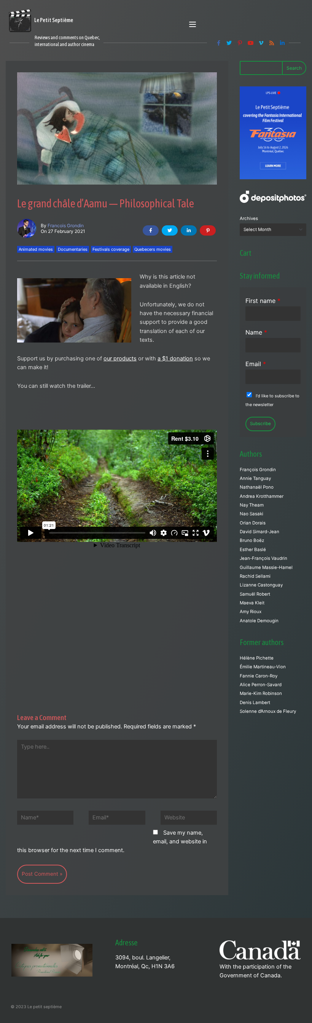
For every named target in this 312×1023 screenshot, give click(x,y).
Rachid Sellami (255, 576)
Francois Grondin (66, 225)
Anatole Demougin (259, 620)
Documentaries (73, 249)
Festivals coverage (110, 249)
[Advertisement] (117, 618)
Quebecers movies (152, 249)
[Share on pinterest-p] (208, 230)
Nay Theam (252, 505)
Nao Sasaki (251, 513)
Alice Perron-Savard (261, 684)
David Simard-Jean (259, 531)
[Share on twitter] (170, 230)
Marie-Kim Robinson (261, 693)
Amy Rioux (250, 611)
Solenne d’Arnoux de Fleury (268, 711)
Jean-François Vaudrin (263, 558)
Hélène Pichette (257, 658)
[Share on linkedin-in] (189, 230)
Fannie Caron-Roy (258, 676)
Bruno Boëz (252, 540)
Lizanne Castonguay (261, 585)
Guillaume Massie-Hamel (266, 567)
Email (255, 364)
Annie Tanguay (255, 478)
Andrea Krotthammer (261, 496)
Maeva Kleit (252, 603)
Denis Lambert (255, 702)
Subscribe (260, 423)
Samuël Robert (255, 594)
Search (294, 68)
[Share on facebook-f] (151, 230)
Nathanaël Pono (257, 487)
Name (256, 332)
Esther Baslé (253, 549)
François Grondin (258, 469)
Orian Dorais (253, 523)
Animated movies (36, 249)
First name (262, 300)
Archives (249, 218)
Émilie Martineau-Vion (263, 666)
